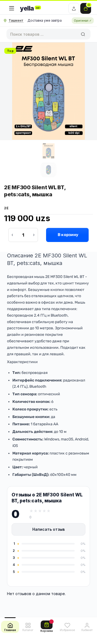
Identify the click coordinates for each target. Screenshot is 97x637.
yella (30, 8)
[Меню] (11, 8)
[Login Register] (73, 8)
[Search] (83, 34)
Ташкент (16, 20)
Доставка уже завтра (44, 20)
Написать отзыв (48, 529)
